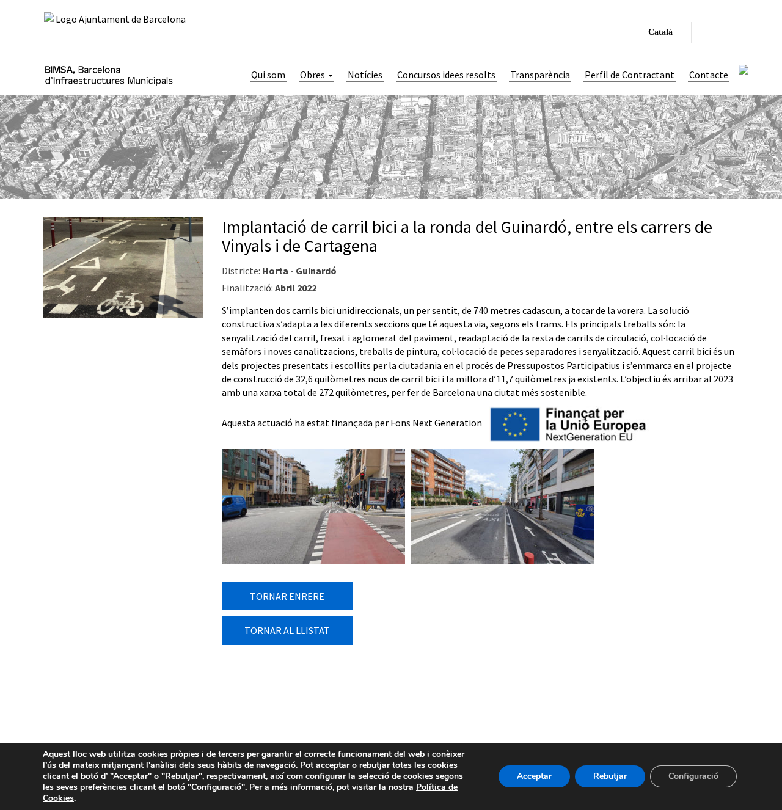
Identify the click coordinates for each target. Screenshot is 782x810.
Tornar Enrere (287, 596)
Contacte (708, 74)
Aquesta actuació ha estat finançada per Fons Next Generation (352, 423)
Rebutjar (610, 776)
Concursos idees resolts (446, 74)
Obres (313, 74)
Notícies (365, 74)
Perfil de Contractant (629, 74)
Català (658, 35)
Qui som (268, 74)
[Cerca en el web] (708, 32)
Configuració (693, 776)
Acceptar (534, 776)
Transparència (540, 74)
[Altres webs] (728, 32)
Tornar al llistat (287, 630)
